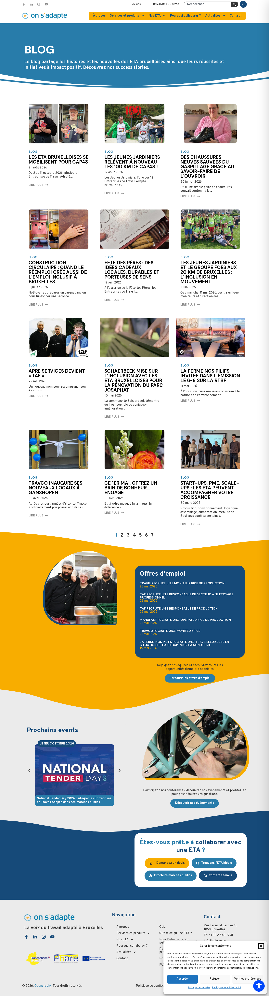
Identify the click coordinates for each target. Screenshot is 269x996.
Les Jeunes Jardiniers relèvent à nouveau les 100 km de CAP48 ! (132, 162)
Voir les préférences (247, 979)
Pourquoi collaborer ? (185, 16)
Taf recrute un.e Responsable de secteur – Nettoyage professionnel (186, 595)
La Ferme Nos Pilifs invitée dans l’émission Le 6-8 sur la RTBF (210, 375)
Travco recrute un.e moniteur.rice (170, 631)
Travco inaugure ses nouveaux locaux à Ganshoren (55, 488)
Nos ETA (155, 16)
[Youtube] (46, 4)
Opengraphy (42, 986)
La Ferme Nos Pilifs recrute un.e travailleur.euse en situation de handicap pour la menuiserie (184, 643)
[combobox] (207, 4)
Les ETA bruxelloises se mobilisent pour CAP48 (58, 159)
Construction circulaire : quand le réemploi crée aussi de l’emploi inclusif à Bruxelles (58, 272)
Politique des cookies (199, 987)
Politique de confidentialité (226, 987)
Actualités (212, 16)
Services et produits (124, 16)
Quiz (162, 927)
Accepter (182, 979)
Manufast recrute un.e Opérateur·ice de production (185, 620)
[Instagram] (38, 4)
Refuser (215, 979)
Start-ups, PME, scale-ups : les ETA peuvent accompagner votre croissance (209, 490)
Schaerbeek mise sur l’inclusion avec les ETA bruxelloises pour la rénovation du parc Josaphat (133, 380)
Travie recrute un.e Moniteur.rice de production (182, 583)
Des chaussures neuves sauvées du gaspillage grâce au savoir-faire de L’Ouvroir (207, 166)
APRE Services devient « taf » (57, 373)
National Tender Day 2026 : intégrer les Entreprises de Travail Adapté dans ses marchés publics (74, 800)
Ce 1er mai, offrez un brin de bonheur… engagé (130, 488)
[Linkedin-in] (31, 4)
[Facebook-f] (23, 4)
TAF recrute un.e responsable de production (179, 608)
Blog (33, 152)
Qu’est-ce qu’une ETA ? (175, 933)
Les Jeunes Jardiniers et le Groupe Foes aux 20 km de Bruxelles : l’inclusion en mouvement (208, 272)
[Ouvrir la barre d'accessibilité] (259, 986)
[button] (261, 946)
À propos (99, 16)
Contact (236, 16)
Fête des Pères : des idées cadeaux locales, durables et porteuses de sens (131, 270)
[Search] (234, 4)
